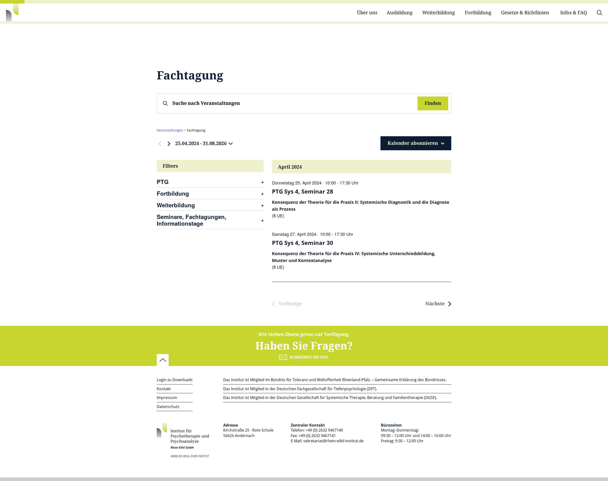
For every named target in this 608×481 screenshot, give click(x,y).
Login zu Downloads (175, 379)
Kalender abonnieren (413, 143)
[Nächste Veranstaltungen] (169, 143)
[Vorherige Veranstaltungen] (159, 143)
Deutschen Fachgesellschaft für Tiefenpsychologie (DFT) (326, 388)
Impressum (167, 397)
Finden (433, 103)
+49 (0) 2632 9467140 (324, 430)
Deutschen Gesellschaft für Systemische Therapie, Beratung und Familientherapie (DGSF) (356, 397)
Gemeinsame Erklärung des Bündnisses (410, 379)
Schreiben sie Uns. (309, 357)
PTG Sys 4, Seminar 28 (302, 191)
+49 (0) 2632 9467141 (317, 435)
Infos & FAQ (573, 12)
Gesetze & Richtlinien (525, 12)
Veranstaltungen (170, 130)
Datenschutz (168, 406)
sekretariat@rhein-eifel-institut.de (333, 440)
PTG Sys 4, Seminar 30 (302, 242)
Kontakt (164, 388)
